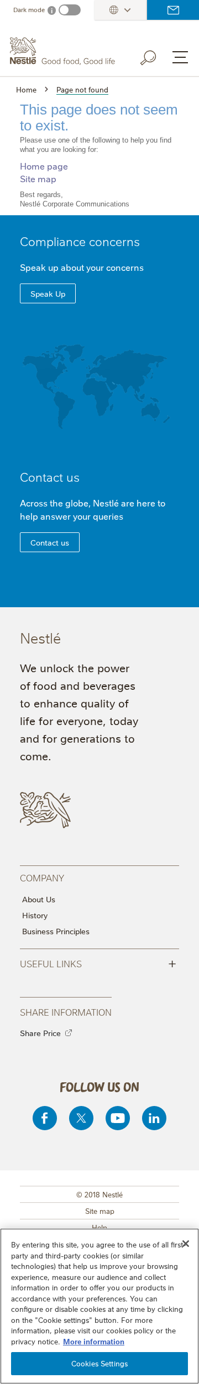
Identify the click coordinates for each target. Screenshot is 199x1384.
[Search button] (156, 55)
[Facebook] (45, 1118)
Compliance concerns (80, 241)
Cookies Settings (99, 1363)
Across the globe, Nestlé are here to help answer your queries (92, 509)
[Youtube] (118, 1118)
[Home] (63, 51)
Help (99, 1227)
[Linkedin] (154, 1118)
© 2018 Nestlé (99, 1194)
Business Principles (56, 931)
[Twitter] (81, 1118)
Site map (38, 178)
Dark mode (29, 10)
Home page (44, 166)
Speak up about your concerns (82, 267)
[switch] (70, 9)
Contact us (173, 10)
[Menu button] (180, 57)
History (35, 915)
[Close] (186, 1244)
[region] (99, 1306)
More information (93, 1341)
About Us (38, 899)
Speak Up (47, 293)
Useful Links (98, 963)
